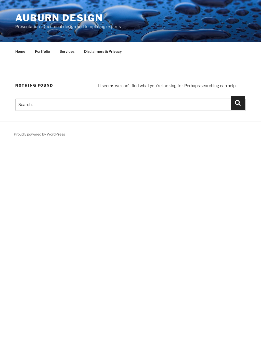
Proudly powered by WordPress (39, 134)
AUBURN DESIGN (59, 17)
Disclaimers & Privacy (103, 51)
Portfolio (42, 51)
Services (67, 51)
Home (20, 51)
